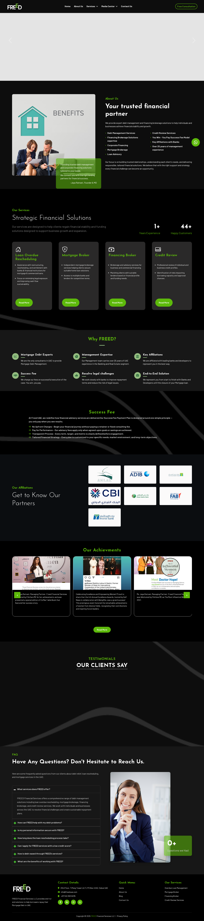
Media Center (108, 6)
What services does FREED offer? (33, 789)
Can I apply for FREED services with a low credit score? (44, 845)
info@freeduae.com (69, 892)
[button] (80, 730)
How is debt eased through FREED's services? (40, 853)
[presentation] (17, 595)
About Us (78, 6)
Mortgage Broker (172, 892)
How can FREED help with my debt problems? (40, 822)
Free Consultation (186, 6)
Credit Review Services (174, 900)
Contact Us (126, 6)
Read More (21, 70)
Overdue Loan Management (176, 888)
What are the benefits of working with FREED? (40, 861)
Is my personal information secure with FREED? (41, 830)
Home (67, 6)
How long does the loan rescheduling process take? (43, 838)
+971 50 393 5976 (68, 896)
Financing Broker (172, 896)
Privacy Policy (122, 916)
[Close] (198, 912)
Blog (121, 896)
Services (90, 6)
